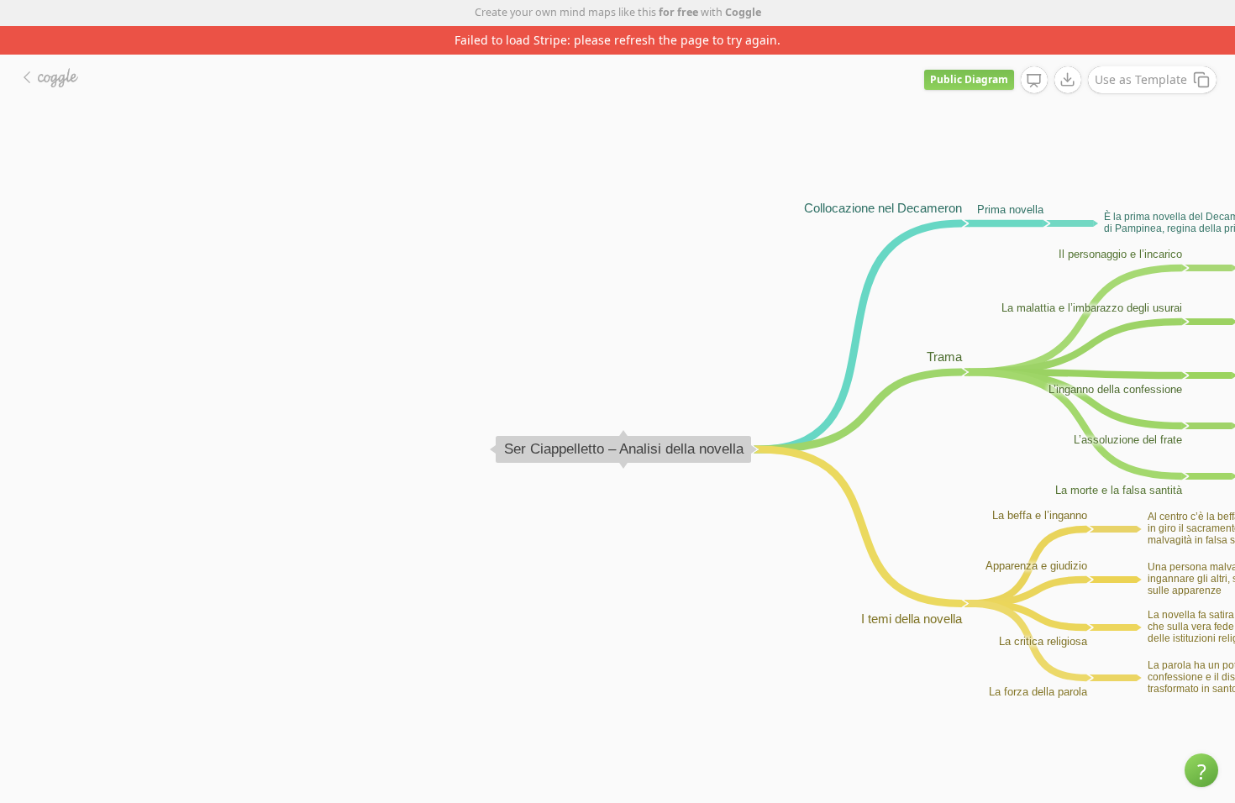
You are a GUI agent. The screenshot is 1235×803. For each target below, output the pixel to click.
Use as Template (1141, 79)
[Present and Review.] (1034, 80)
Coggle (743, 12)
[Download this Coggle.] (1067, 79)
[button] (1201, 770)
